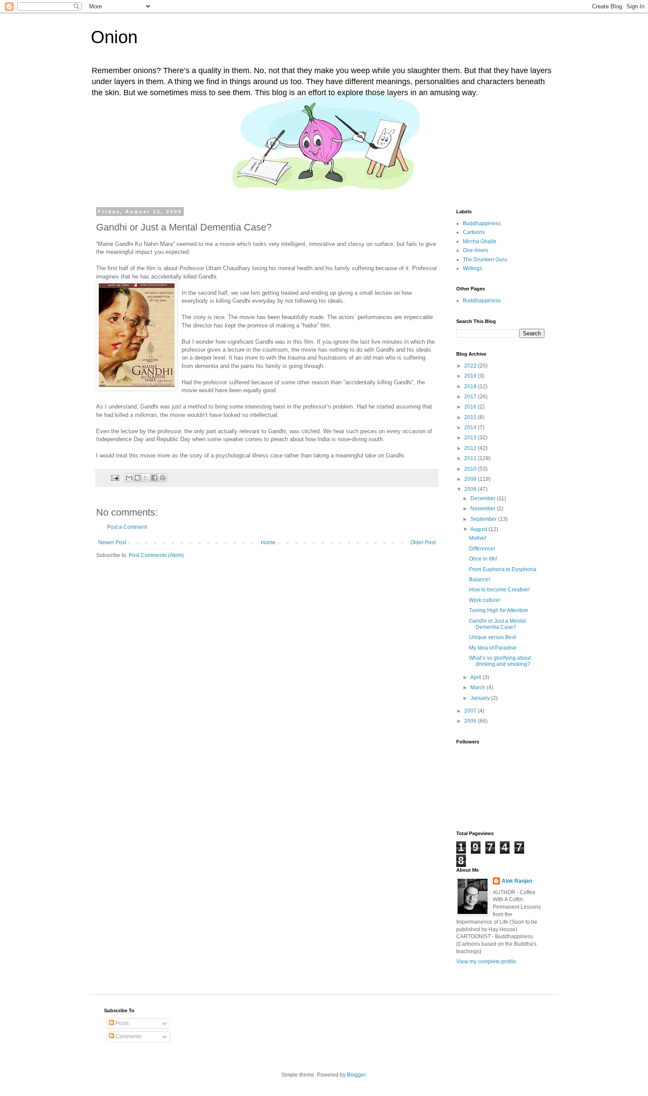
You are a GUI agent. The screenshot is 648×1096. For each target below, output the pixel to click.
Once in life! (483, 559)
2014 (471, 427)
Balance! (479, 579)
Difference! (482, 549)
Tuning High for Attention (498, 610)
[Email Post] (114, 477)
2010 (471, 469)
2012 (471, 448)
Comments (128, 1036)
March (478, 687)
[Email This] (129, 477)
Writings (472, 268)
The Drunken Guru (485, 259)
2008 (471, 489)
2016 (471, 407)
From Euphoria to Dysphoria (502, 569)
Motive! (477, 538)
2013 (471, 438)
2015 (471, 417)
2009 (471, 479)
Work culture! (484, 600)
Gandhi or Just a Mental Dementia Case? (497, 624)
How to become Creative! (499, 590)
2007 (471, 711)
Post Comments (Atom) (156, 555)
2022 (471, 366)
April (476, 677)
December (483, 498)
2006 (471, 721)
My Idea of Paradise (493, 648)
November (483, 508)
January (480, 698)
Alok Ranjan (517, 881)
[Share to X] (146, 477)
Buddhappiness (482, 223)
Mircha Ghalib (479, 241)
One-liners (475, 250)
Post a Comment (127, 527)
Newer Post (112, 542)
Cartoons (474, 232)
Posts (121, 1023)
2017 (471, 397)
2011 (471, 458)
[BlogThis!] (137, 477)
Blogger (356, 1075)
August (479, 529)
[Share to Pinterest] (162, 477)
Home (268, 542)
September (484, 519)
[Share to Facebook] (154, 477)
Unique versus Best (492, 637)
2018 (471, 386)
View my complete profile (486, 962)
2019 (471, 376)
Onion (114, 37)
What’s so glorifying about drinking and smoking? (500, 661)
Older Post (423, 542)
